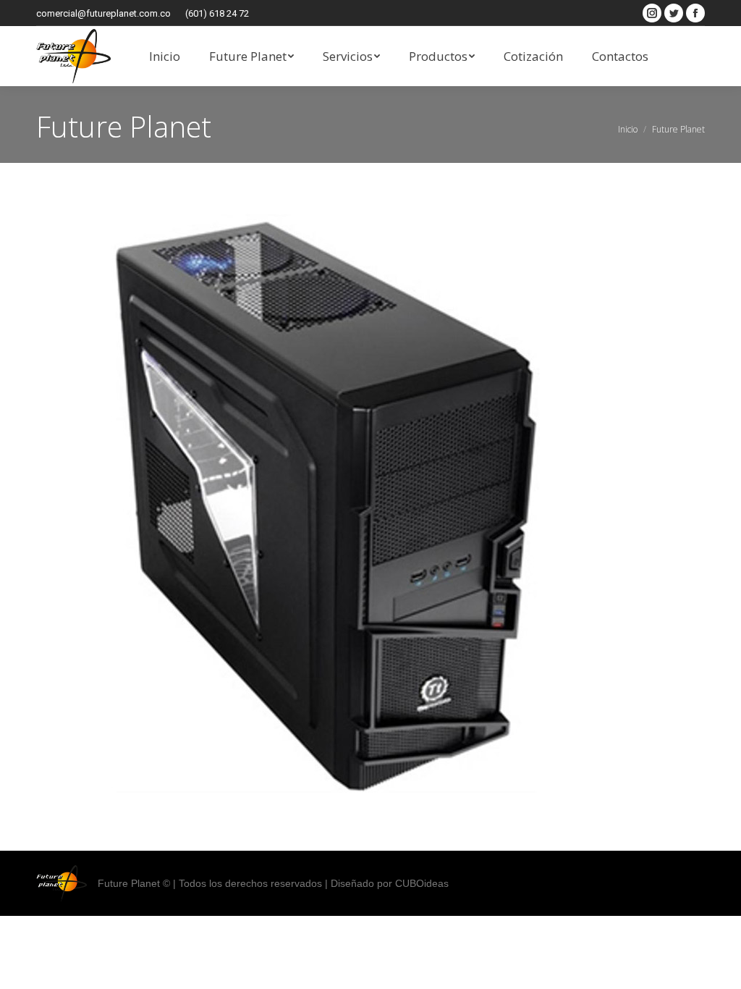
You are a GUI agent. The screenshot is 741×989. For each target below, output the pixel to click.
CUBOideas (422, 883)
